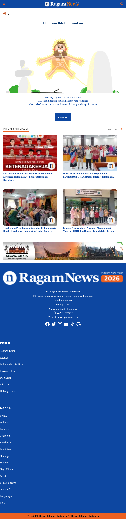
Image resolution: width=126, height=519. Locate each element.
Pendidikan (6, 449)
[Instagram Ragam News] (60, 324)
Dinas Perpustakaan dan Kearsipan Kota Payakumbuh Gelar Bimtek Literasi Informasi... (89, 175)
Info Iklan (5, 384)
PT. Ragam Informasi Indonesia (51, 516)
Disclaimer (5, 377)
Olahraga (5, 456)
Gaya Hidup (6, 469)
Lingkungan (6, 496)
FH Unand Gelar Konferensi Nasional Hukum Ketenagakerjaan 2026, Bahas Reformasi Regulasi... (27, 177)
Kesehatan (5, 442)
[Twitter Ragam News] (53, 324)
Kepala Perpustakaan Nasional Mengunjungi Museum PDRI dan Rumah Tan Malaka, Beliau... (89, 229)
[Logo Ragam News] (63, 3)
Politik (3, 415)
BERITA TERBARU (16, 129)
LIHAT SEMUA (113, 129)
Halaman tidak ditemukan (63, 23)
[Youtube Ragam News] (66, 324)
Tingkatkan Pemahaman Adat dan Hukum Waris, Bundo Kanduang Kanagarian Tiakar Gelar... (30, 229)
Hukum (4, 422)
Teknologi (5, 435)
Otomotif (4, 489)
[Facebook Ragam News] (47, 324)
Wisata (3, 476)
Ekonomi (5, 429)
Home (9, 14)
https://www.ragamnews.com (48, 295)
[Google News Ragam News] (78, 324)
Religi (3, 502)
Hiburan (4, 462)
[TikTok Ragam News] (72, 324)
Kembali (63, 117)
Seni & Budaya (8, 482)
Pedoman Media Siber (11, 364)
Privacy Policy (7, 371)
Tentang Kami (7, 350)
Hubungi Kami (8, 391)
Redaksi (4, 357)
